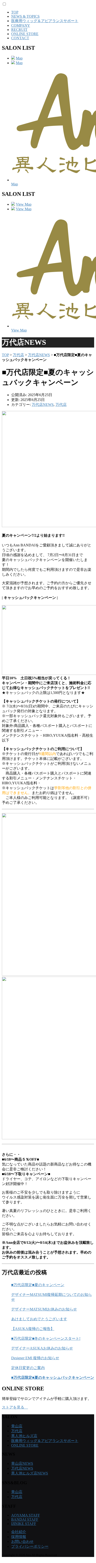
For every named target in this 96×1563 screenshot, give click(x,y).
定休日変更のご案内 (28, 1368)
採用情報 (18, 1537)
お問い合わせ (22, 1541)
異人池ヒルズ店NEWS (29, 1473)
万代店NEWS (39, 355)
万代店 (18, 355)
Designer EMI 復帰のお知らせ (35, 1358)
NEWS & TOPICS (25, 16)
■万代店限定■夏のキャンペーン (37, 1285)
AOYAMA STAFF (25, 1515)
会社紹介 (18, 1532)
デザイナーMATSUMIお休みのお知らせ (44, 1309)
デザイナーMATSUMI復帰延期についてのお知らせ (51, 1297)
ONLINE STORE (24, 34)
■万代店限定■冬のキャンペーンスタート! (45, 1338)
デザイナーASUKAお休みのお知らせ (42, 1348)
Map (19, 58)
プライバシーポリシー (29, 1546)
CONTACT (20, 38)
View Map (23, 204)
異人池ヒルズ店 (24, 1436)
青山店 (16, 1426)
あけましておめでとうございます (39, 1319)
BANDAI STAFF (24, 1519)
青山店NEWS (22, 1463)
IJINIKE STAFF (23, 1524)
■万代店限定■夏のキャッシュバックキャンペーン (52, 1377)
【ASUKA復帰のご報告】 (32, 1329)
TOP (14, 12)
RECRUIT (19, 30)
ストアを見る (15, 1407)
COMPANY (20, 25)
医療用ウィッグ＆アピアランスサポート (44, 21)
